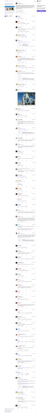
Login (41, 12)
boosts (17, 12)
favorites (23, 12)
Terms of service (9, 409)
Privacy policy (6, 409)
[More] (33, 14)
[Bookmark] (29, 14)
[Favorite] (25, 14)
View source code (8, 411)
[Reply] (17, 14)
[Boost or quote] (21, 14)
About (7, 410)
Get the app (9, 410)
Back (17, 1)
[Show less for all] (35, 1)
